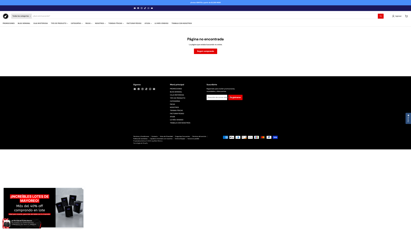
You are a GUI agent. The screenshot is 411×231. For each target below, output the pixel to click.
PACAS (88, 23)
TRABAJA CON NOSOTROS (182, 23)
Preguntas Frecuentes (182, 136)
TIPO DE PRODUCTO (59, 23)
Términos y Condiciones (141, 136)
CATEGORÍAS (76, 23)
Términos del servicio (199, 136)
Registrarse (235, 97)
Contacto (154, 136)
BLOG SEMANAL (24, 23)
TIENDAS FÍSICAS (115, 23)
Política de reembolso (140, 139)
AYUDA (147, 23)
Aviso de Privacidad (166, 136)
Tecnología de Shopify (140, 143)
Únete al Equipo (180, 139)
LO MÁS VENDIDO (161, 23)
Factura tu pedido (193, 139)
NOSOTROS (99, 23)
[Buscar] (381, 16)
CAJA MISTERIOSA (40, 23)
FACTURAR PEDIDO (134, 23)
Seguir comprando (205, 51)
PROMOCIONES (9, 23)
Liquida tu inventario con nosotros (161, 139)
